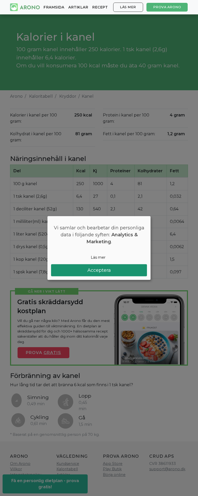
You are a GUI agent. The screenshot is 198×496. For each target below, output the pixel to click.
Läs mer (128, 7)
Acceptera (99, 270)
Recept (100, 7)
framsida (54, 7)
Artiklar (78, 7)
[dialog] (99, 248)
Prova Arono (167, 7)
